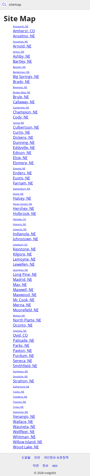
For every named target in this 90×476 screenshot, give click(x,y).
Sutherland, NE (21, 386)
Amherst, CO (24, 30)
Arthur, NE (18, 51)
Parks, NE (21, 345)
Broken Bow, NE (21, 92)
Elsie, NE (20, 157)
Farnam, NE (23, 183)
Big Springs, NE (26, 76)
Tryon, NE (18, 406)
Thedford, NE (20, 396)
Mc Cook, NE (23, 299)
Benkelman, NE (21, 72)
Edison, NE (22, 152)
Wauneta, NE (24, 426)
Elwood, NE (19, 168)
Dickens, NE (23, 137)
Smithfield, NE (25, 365)
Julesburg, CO (20, 244)
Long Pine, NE (25, 274)
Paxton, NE (22, 350)
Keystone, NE (24, 249)
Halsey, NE (22, 198)
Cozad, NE (18, 122)
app (54, 465)
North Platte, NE (27, 320)
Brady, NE (21, 81)
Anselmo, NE (24, 36)
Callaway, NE (24, 101)
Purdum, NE (23, 355)
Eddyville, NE (24, 147)
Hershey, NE (23, 208)
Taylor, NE (18, 391)
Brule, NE (21, 96)
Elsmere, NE (23, 162)
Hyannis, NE (19, 224)
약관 (36, 465)
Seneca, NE (22, 360)
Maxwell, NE (23, 289)
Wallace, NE (23, 421)
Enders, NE (22, 173)
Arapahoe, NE (20, 41)
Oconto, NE (23, 325)
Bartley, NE (22, 61)
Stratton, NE (23, 381)
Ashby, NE (21, 56)
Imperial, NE (20, 229)
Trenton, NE (19, 401)
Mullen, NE (19, 315)
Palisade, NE (23, 340)
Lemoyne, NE (24, 259)
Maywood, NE (24, 294)
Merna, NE (22, 304)
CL (4, 4)
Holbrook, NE (24, 213)
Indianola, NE (24, 233)
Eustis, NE (21, 178)
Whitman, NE (24, 436)
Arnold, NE (22, 46)
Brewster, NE (20, 87)
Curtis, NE (21, 132)
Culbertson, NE (26, 127)
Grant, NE (18, 193)
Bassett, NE (19, 66)
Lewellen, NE (24, 264)
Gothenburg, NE (21, 188)
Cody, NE (20, 117)
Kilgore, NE (22, 254)
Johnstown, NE (25, 238)
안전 (37, 457)
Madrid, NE (22, 279)
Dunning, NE (24, 142)
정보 (45, 465)
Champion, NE (25, 112)
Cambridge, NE (21, 107)
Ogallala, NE (20, 330)
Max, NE (20, 284)
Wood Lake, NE (26, 446)
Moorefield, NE (26, 309)
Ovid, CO (20, 335)
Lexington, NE (20, 269)
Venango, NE (24, 416)
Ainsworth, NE (20, 26)
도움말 (25, 457)
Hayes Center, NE (22, 203)
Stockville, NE (20, 376)
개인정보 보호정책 (56, 457)
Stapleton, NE (20, 371)
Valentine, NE (20, 412)
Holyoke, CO (19, 219)
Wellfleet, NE (24, 431)
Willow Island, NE (27, 441)
